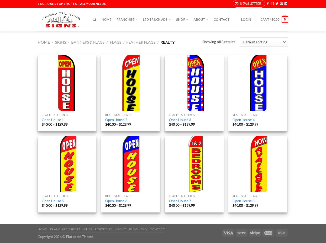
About (199, 19)
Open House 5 (53, 201)
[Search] (94, 19)
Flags (115, 42)
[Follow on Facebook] (267, 3)
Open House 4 (243, 120)
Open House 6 (116, 201)
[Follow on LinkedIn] (285, 3)
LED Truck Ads (155, 19)
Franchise (125, 19)
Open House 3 (180, 120)
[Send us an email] (281, 3)
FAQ (144, 229)
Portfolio (103, 229)
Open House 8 (243, 201)
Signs (60, 42)
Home (106, 19)
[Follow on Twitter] (276, 3)
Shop (180, 19)
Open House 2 (116, 120)
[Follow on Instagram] (272, 3)
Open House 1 (53, 120)
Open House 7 (180, 201)
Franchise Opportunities (71, 229)
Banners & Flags (88, 42)
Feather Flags (140, 42)
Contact (222, 19)
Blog (133, 229)
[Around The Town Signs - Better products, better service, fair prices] (61, 19)
